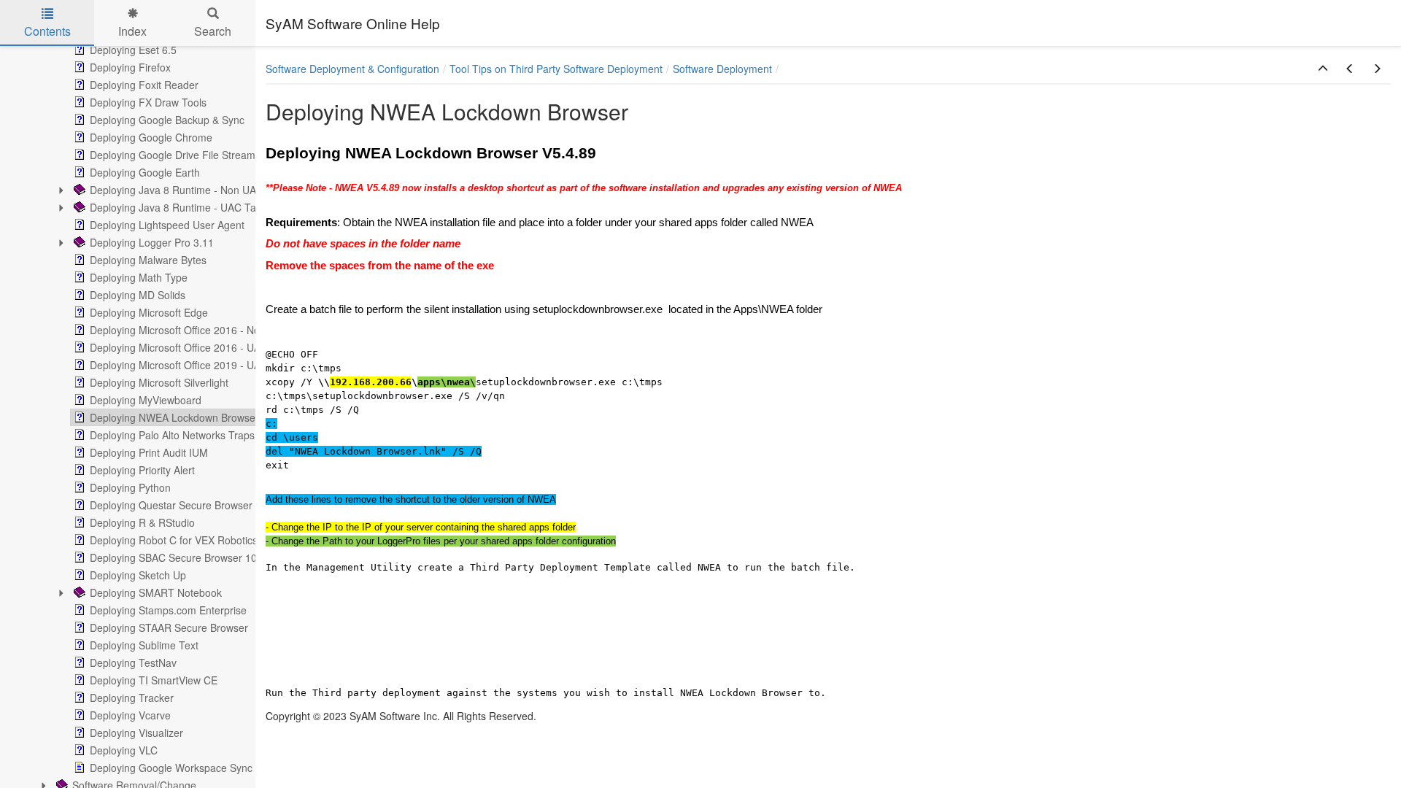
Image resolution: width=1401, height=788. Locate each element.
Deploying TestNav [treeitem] (133, 662)
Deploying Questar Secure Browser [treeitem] (171, 505)
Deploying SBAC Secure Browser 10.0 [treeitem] (178, 557)
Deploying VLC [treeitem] (124, 750)
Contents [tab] (47, 31)
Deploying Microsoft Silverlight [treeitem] (159, 382)
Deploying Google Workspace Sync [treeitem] (171, 767)
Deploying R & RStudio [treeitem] (142, 522)
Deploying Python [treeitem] (130, 487)
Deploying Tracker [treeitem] (132, 697)
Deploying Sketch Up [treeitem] (138, 575)
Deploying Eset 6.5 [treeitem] (133, 49)
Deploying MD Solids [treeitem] (137, 294)
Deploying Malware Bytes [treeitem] (148, 259)
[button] (1323, 68)
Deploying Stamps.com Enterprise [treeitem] (168, 610)
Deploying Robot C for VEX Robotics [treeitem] (174, 540)
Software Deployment (722, 68)
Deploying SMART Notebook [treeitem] (156, 592)
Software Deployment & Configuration (352, 68)
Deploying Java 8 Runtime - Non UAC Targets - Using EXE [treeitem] (225, 189)
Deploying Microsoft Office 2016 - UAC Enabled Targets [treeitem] (218, 347)
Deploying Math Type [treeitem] (139, 277)
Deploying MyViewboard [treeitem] (145, 400)
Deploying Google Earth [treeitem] (145, 172)
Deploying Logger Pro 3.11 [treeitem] (152, 242)
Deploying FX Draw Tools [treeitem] (148, 102)
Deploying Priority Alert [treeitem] (142, 470)
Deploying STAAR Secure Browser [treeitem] (169, 627)
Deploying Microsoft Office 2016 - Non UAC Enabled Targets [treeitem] (229, 329)
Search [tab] (212, 31)
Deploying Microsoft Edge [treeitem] (149, 312)
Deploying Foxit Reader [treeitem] (144, 84)
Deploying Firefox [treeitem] (130, 67)
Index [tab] (132, 31)
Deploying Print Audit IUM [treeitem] (149, 452)
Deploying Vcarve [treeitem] (130, 715)
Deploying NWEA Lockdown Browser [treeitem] (174, 417)
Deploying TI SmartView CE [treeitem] (153, 680)
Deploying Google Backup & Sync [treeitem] (167, 119)
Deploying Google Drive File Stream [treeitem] (172, 154)
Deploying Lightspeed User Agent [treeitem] (167, 224)
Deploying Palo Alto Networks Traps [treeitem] (172, 435)
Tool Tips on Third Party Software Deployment (556, 68)
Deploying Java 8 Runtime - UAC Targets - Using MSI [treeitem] (213, 207)
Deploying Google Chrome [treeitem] (151, 137)
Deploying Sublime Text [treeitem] (144, 645)
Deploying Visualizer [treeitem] (136, 732)
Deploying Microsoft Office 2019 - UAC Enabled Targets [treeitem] (218, 365)
